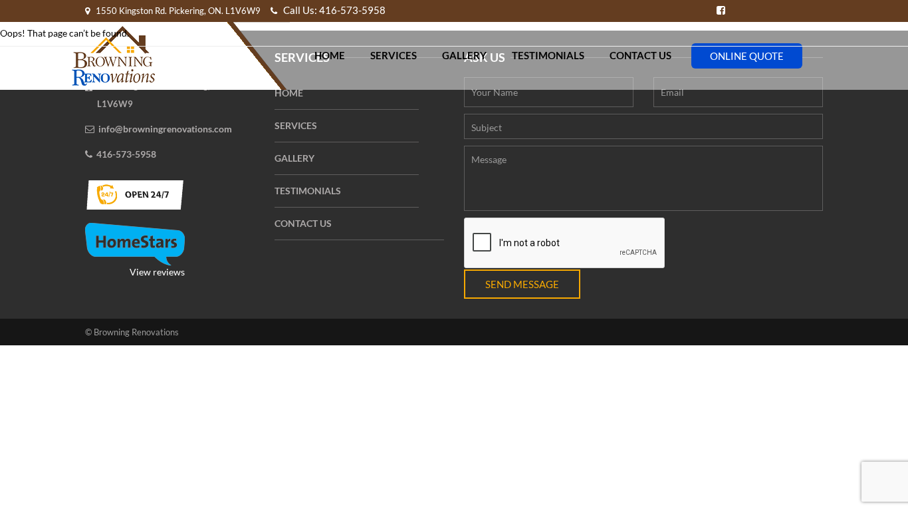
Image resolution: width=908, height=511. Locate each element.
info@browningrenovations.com (165, 128)
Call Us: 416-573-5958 (333, 10)
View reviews (157, 271)
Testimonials (548, 55)
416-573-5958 (126, 154)
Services (393, 55)
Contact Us (640, 55)
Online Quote (747, 56)
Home (329, 55)
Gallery (464, 55)
